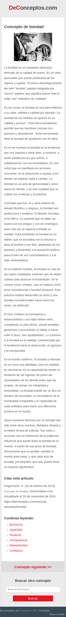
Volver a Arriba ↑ (58, 614)
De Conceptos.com (9, 610)
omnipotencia (18, 540)
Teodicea (15, 535)
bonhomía (16, 524)
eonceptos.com (33, 7)
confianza (15, 550)
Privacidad (44, 610)
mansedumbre (18, 545)
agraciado (15, 529)
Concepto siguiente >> (32, 567)
